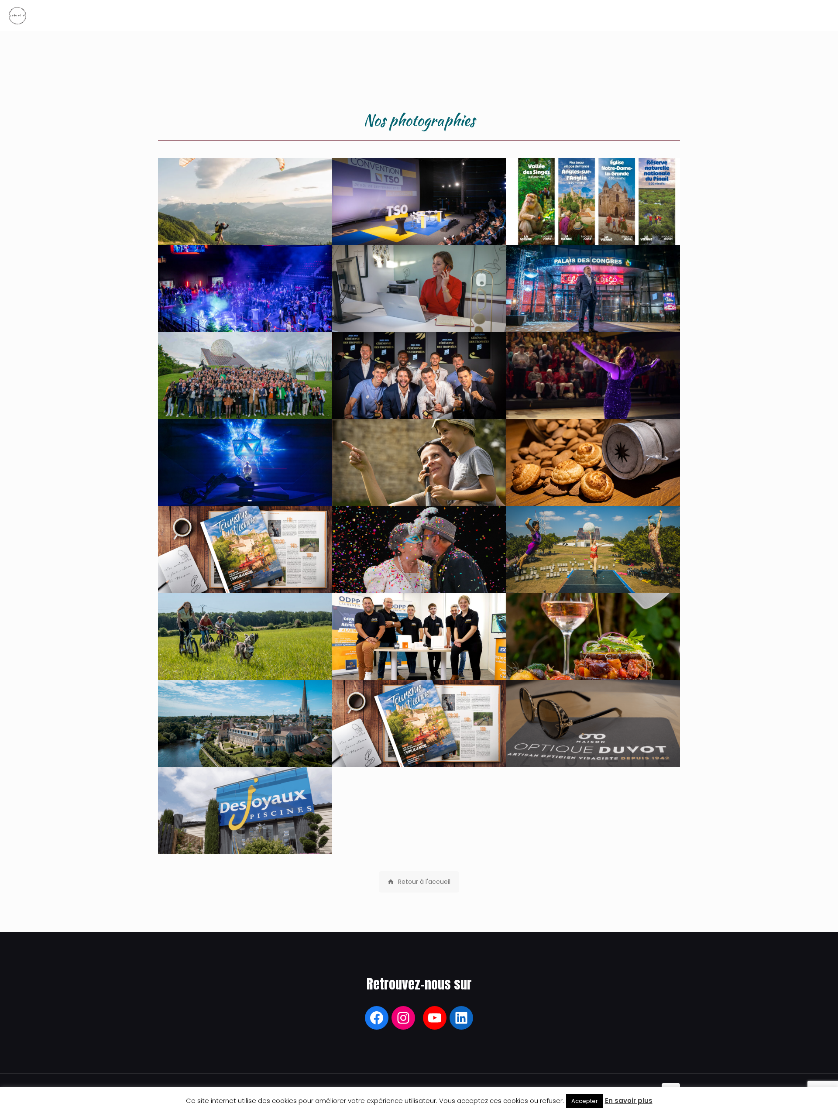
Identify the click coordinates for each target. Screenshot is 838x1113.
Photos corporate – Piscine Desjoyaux (245, 836)
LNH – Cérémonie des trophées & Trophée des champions (408, 395)
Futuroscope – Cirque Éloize (245, 487)
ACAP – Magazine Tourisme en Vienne (419, 748)
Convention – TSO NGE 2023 (419, 226)
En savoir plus (629, 1100)
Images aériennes (245, 748)
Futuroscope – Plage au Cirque (593, 575)
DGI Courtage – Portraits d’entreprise (419, 314)
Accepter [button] (584, 1101)
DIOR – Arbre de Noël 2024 (245, 314)
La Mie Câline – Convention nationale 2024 (240, 395)
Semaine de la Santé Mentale (419, 575)
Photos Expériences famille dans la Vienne (410, 482)
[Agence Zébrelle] (17, 15)
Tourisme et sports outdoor (245, 226)
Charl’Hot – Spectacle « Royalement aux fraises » (587, 395)
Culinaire (593, 661)
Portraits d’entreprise (419, 661)
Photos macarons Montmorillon (593, 487)
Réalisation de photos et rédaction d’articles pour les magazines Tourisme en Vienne (243, 565)
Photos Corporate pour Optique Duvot (593, 748)
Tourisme (245, 661)
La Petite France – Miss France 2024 (593, 314)
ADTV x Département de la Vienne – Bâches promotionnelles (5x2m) (586, 221)
